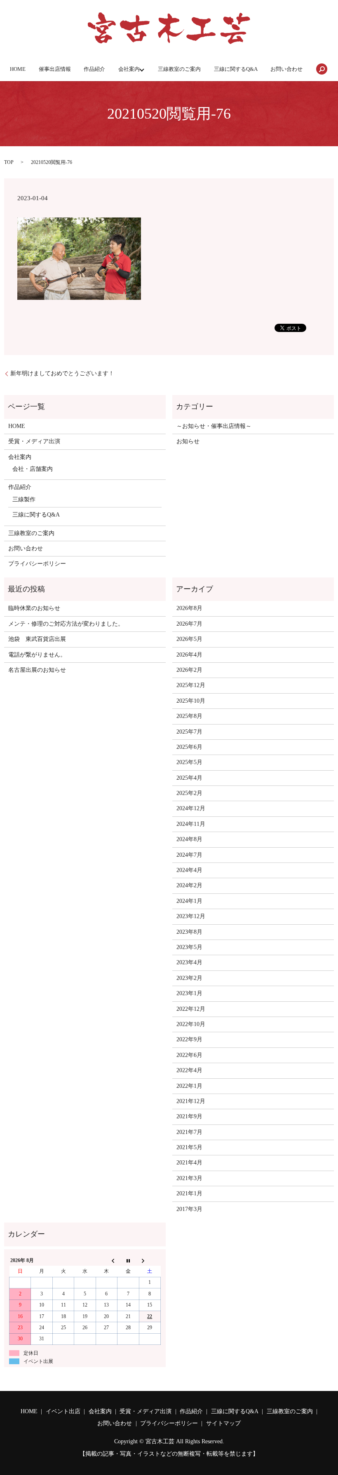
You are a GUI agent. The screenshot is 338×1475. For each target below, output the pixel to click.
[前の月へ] (106, 1260)
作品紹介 (94, 69)
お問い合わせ (286, 69)
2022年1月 (189, 1086)
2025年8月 (189, 716)
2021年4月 (189, 1162)
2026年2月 (189, 670)
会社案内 (129, 69)
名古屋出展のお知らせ (37, 670)
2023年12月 (190, 916)
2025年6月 (189, 747)
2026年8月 (189, 608)
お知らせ (188, 441)
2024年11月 (190, 824)
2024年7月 (189, 855)
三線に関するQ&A (236, 69)
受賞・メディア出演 (34, 441)
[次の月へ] (149, 1260)
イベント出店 (63, 1411)
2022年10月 (190, 1024)
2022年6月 (189, 1055)
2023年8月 (189, 932)
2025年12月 (190, 685)
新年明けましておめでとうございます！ (62, 373)
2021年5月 (189, 1147)
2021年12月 (190, 1101)
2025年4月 (189, 778)
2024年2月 (189, 885)
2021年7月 (189, 1132)
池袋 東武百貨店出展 (37, 639)
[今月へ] (128, 1260)
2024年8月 (189, 839)
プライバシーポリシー (37, 564)
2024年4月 (189, 870)
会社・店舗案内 (32, 469)
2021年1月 (189, 1193)
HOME (18, 69)
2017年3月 (189, 1209)
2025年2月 (189, 793)
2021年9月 (189, 1116)
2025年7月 (189, 732)
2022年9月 (189, 1039)
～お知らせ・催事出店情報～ (213, 426)
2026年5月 (189, 639)
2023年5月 (189, 947)
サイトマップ (223, 1423)
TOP (9, 162)
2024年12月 (190, 808)
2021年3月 (189, 1178)
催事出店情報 (55, 69)
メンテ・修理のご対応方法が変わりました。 (66, 624)
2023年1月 (189, 993)
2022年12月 (190, 1009)
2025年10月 (190, 701)
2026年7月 (189, 624)
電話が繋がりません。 (37, 655)
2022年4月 (189, 1070)
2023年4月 (189, 962)
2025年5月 (189, 762)
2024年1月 (189, 901)
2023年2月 (189, 978)
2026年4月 (189, 655)
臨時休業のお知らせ (34, 608)
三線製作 (23, 499)
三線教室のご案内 (179, 69)
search (322, 69)
